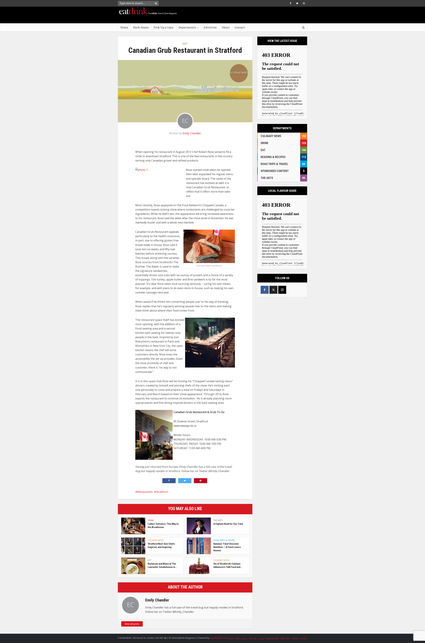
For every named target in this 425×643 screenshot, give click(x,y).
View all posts (132, 623)
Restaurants (145, 492)
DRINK (151, 520)
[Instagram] (282, 290)
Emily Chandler (192, 133)
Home (124, 27)
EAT (185, 44)
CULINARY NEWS (156, 540)
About (226, 27)
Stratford (162, 492)
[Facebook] (265, 290)
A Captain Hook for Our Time (228, 523)
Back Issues (141, 27)
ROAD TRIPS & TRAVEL (224, 540)
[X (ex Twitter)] (273, 290)
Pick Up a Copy (164, 27)
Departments (187, 27)
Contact (240, 27)
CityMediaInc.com (218, 637)
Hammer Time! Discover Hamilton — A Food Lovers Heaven (227, 547)
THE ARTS (218, 520)
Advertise (210, 27)
